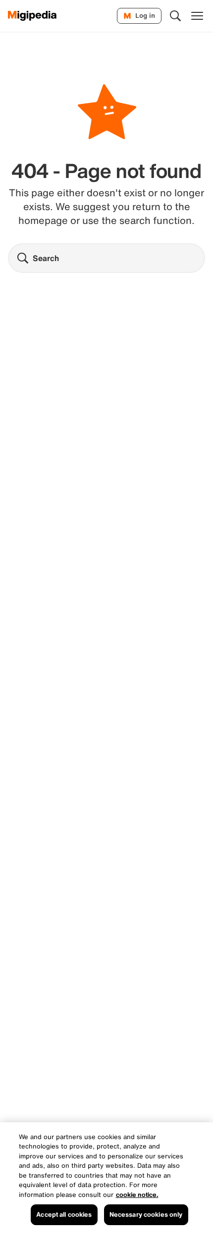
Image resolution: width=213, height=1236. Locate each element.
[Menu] (197, 16)
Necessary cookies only (146, 1214)
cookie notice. (137, 1194)
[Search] (175, 16)
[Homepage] (32, 16)
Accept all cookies (64, 1214)
